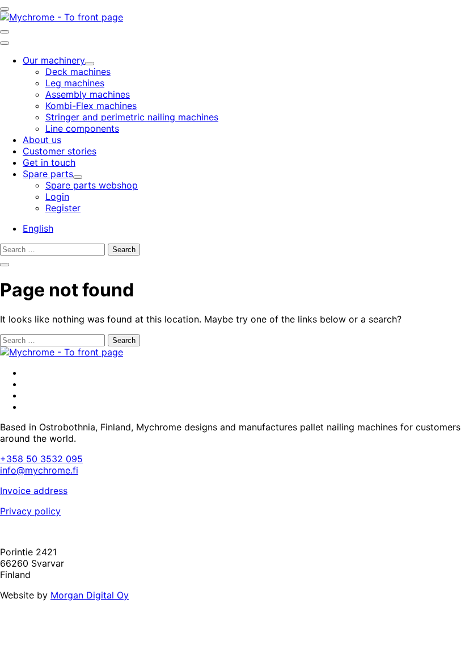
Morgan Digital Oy (89, 595)
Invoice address (33, 490)
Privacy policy (30, 511)
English (38, 228)
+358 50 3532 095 (41, 458)
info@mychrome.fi (39, 470)
